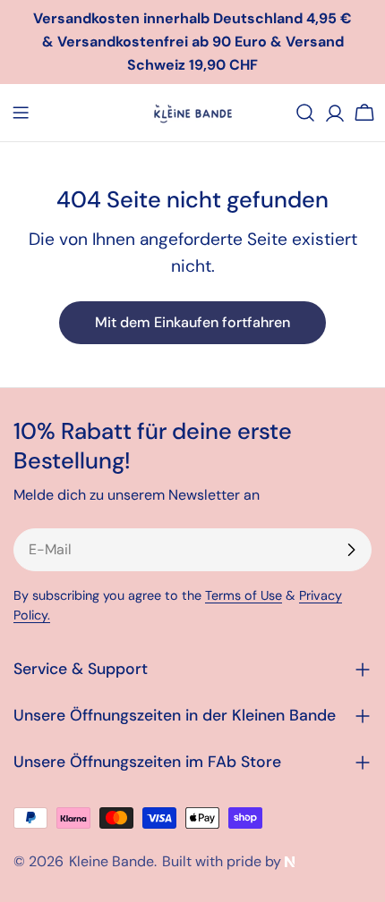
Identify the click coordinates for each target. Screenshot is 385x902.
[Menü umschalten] (20, 113)
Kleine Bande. (113, 861)
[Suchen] (305, 113)
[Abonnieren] (351, 550)
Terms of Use (243, 595)
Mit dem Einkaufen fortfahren (192, 322)
